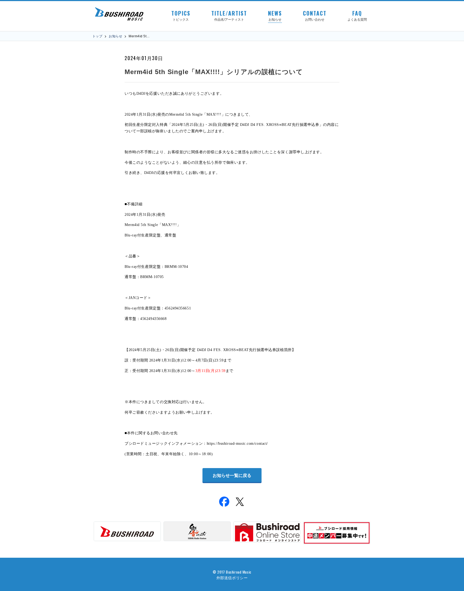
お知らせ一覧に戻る (232, 475)
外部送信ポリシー (232, 577)
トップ (97, 36)
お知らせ (115, 36)
